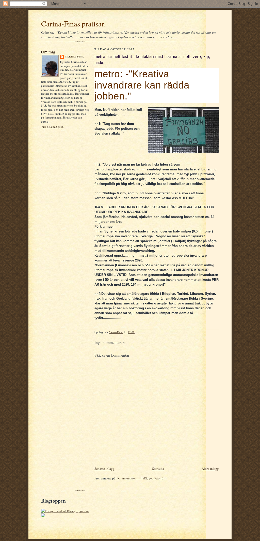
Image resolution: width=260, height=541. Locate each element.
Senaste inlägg (104, 468)
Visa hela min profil (52, 126)
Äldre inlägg (210, 468)
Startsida (158, 468)
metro (107, 73)
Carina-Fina (74, 56)
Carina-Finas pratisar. (73, 23)
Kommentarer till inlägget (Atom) (140, 478)
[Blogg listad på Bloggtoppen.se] (65, 511)
